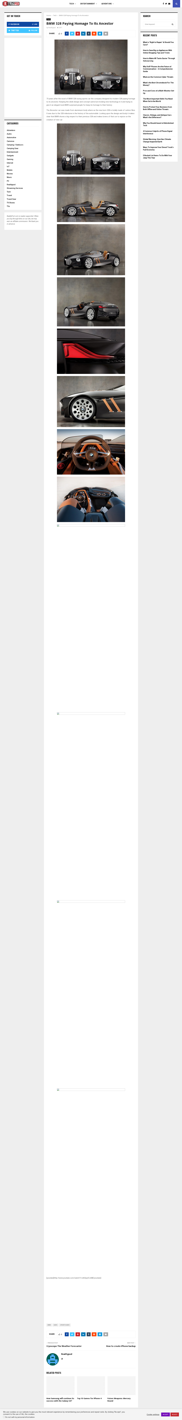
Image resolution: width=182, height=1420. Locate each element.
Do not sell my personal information (20, 1417)
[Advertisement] (91, 1299)
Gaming (10, 159)
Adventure (106, 4)
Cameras (10, 141)
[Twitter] (166, 3)
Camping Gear (12, 148)
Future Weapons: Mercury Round (118, 1400)
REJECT (174, 1414)
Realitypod (52, 28)
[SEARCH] (172, 24)
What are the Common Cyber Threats (158, 77)
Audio (9, 134)
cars (55, 1325)
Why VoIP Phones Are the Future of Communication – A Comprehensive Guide (158, 69)
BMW (49, 1325)
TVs (8, 206)
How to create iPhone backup (121, 1346)
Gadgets (10, 156)
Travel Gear (11, 199)
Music (9, 177)
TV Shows (11, 203)
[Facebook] (164, 3)
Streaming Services (15, 188)
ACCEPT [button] (165, 1414)
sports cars (64, 1325)
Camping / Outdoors (15, 145)
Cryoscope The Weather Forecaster (64, 1346)
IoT (8, 166)
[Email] (169, 3)
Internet (10, 163)
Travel (9, 195)
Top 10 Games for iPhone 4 (89, 1398)
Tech (71, 4)
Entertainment (87, 4)
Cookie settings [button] (153, 1414)
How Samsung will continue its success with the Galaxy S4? (60, 1400)
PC (8, 181)
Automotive (11, 137)
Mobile (9, 170)
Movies (10, 174)
